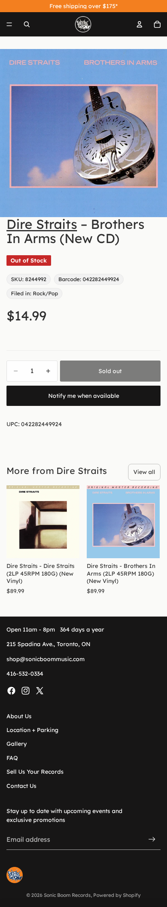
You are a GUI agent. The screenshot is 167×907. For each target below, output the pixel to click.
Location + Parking (32, 730)
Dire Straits (41, 224)
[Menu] (9, 24)
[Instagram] (25, 690)
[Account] (139, 24)
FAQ (12, 758)
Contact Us (21, 785)
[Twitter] (40, 690)
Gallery (16, 743)
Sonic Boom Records (67, 895)
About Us (19, 715)
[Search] (27, 24)
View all (144, 472)
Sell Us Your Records (35, 771)
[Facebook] (11, 690)
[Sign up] (152, 839)
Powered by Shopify (117, 895)
